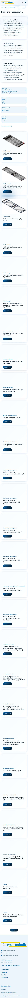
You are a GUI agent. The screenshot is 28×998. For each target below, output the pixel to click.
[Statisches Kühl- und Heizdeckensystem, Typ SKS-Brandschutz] (14, 606)
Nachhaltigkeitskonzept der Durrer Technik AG (11, 996)
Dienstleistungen (5, 969)
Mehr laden (14, 930)
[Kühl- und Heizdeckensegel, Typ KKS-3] (14, 206)
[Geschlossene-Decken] (13, 90)
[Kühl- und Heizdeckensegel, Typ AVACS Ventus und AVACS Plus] (14, 173)
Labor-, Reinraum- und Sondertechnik (10, 965)
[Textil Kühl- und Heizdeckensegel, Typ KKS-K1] (14, 265)
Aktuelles (3, 975)
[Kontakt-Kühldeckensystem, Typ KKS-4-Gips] (14, 351)
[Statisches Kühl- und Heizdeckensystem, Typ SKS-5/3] (14, 578)
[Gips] (13, 101)
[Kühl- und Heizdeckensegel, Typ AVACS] (14, 140)
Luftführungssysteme (6, 960)
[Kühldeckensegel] (13, 93)
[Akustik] (13, 117)
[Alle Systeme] (13, 88)
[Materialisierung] (13, 98)
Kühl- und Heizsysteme (6, 962)
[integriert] (13, 120)
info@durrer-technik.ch (9, 950)
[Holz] (13, 102)
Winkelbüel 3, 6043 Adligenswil (10, 955)
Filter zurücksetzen (5, 126)
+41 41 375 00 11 (7, 953)
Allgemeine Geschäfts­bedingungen (8, 992)
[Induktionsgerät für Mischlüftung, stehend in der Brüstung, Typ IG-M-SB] (14, 816)
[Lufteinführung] (13, 107)
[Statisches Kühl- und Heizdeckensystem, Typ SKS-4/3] (14, 520)
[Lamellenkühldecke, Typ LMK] (14, 407)
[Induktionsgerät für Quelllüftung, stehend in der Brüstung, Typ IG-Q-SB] (14, 846)
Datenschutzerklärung (6, 986)
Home (2, 7)
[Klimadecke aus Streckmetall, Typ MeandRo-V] (14, 434)
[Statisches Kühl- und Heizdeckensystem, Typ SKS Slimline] (14, 490)
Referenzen (4, 972)
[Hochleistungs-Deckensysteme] (13, 91)
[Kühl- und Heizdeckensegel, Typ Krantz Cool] (14, 236)
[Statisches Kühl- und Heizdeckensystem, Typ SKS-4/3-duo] (14, 548)
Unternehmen (4, 977)
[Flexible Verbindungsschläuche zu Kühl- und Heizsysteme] (14, 904)
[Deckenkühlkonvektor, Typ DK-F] (14, 760)
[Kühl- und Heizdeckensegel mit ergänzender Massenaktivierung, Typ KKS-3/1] (14, 293)
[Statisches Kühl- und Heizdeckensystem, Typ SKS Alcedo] (14, 462)
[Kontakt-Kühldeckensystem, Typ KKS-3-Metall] (14, 323)
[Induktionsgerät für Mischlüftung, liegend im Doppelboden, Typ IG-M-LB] (14, 787)
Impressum (3, 989)
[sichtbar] (13, 109)
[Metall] (13, 99)
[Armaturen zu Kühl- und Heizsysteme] (14, 876)
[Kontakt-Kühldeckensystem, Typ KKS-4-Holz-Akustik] (14, 379)
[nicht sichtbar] (13, 110)
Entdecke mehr (7, 159)
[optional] (13, 118)
